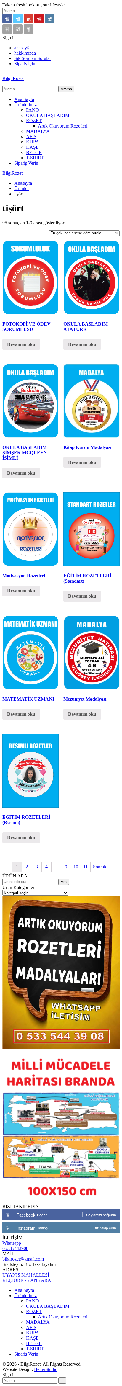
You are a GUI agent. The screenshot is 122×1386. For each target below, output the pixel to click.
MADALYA (38, 131)
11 (85, 866)
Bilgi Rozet (13, 78)
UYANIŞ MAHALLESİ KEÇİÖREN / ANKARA (26, 1277)
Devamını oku (21, 344)
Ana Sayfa (24, 99)
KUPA (32, 141)
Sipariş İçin (24, 63)
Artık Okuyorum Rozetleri (62, 125)
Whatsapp (11, 1243)
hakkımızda (25, 52)
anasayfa (22, 47)
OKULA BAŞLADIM (47, 115)
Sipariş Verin (26, 163)
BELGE (34, 152)
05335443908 (15, 1248)
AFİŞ (31, 136)
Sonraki (100, 866)
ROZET (34, 120)
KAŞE (32, 147)
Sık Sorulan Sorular (32, 58)
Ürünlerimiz (25, 104)
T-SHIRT (35, 157)
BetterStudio (45, 1369)
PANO (32, 109)
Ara (64, 882)
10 (75, 866)
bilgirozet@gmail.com (23, 1258)
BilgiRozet (12, 173)
